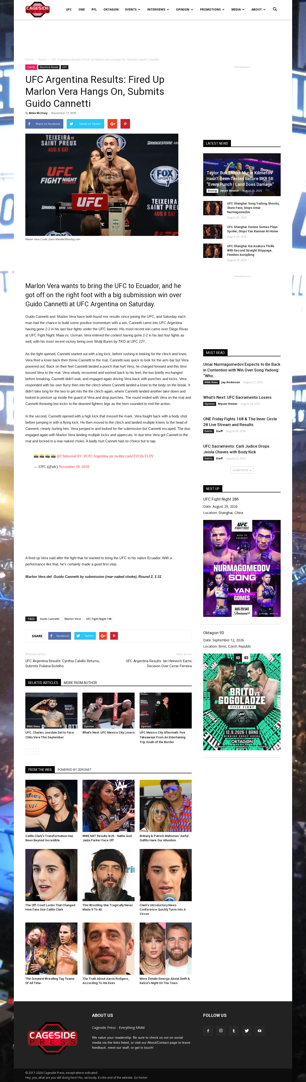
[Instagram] (221, 1031)
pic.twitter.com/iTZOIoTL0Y (131, 456)
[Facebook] (208, 1031)
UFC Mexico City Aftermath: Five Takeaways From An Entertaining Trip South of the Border (163, 737)
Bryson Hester (227, 403)
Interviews (156, 9)
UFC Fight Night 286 (221, 499)
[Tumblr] (234, 1031)
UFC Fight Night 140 (98, 619)
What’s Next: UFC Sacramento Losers (237, 397)
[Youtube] (259, 1031)
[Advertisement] (153, 35)
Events (131, 9)
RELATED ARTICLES (43, 683)
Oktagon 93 (213, 632)
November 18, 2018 (74, 467)
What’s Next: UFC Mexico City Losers (108, 732)
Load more (240, 470)
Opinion (182, 9)
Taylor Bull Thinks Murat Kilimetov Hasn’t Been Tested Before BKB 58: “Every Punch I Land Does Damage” (240, 178)
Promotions (210, 9)
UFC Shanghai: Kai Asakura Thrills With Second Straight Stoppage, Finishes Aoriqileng (250, 250)
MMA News (33, 726)
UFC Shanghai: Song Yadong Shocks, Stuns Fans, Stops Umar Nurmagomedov (253, 208)
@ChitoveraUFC (70, 456)
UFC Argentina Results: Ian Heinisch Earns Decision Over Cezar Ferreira (159, 663)
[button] (275, 6)
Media (236, 9)
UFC (69, 9)
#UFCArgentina (96, 456)
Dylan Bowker (229, 190)
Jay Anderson (230, 382)
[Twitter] (246, 1031)
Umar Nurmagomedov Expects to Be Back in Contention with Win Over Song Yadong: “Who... (241, 370)
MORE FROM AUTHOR (80, 683)
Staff (219, 431)
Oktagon (111, 9)
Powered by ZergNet (74, 769)
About (256, 9)
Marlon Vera (73, 619)
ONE (81, 9)
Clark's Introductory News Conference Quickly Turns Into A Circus (163, 909)
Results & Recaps (49, 67)
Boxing (212, 190)
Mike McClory (38, 113)
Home (29, 59)
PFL (94, 9)
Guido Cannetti (49, 619)
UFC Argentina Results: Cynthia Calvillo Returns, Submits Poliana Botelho (62, 663)
